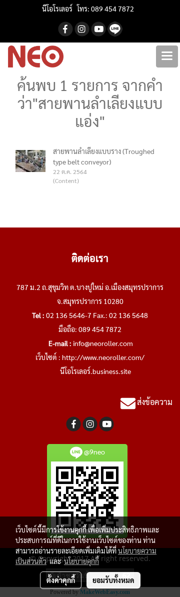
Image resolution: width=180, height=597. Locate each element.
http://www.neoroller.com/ (103, 357)
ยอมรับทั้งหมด (113, 580)
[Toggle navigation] (167, 57)
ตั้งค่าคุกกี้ (60, 580)
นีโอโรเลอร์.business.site (95, 371)
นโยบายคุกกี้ (81, 561)
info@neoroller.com (103, 343)
